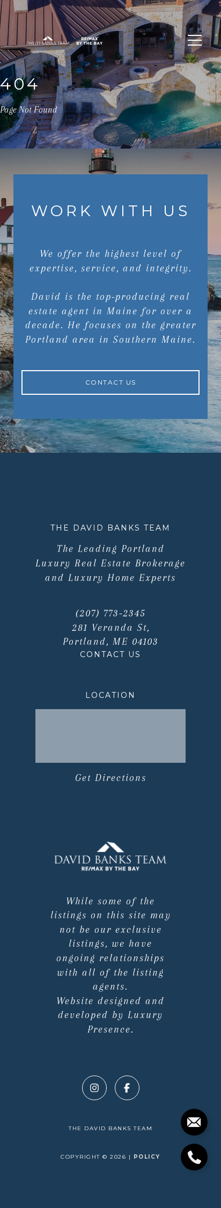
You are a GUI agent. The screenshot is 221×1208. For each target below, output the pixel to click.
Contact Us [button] (110, 382)
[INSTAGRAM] (94, 1088)
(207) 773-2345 (111, 613)
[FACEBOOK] (127, 1088)
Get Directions (110, 777)
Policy (147, 1156)
